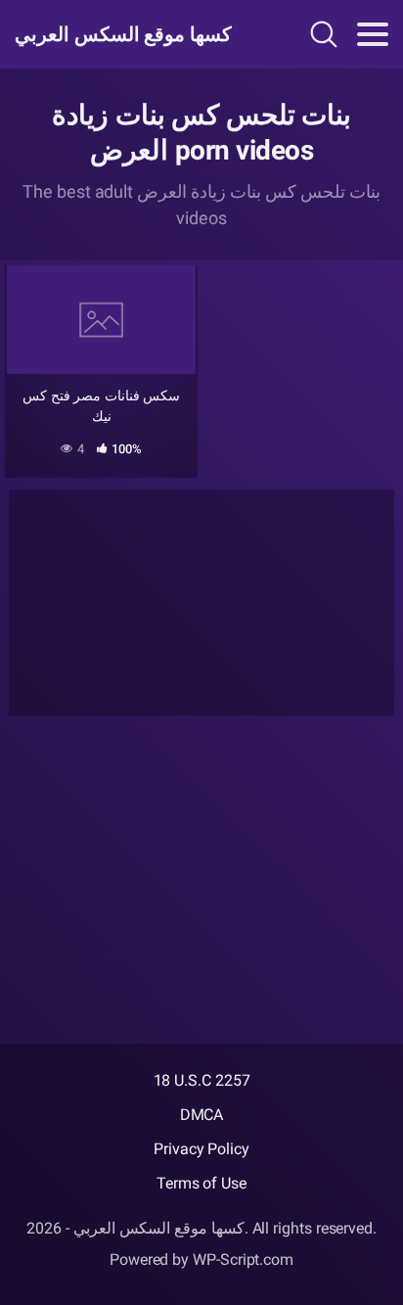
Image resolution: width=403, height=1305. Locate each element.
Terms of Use (201, 1183)
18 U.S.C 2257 (202, 1080)
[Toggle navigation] (372, 34)
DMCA (202, 1114)
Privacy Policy (201, 1149)
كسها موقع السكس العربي (123, 34)
